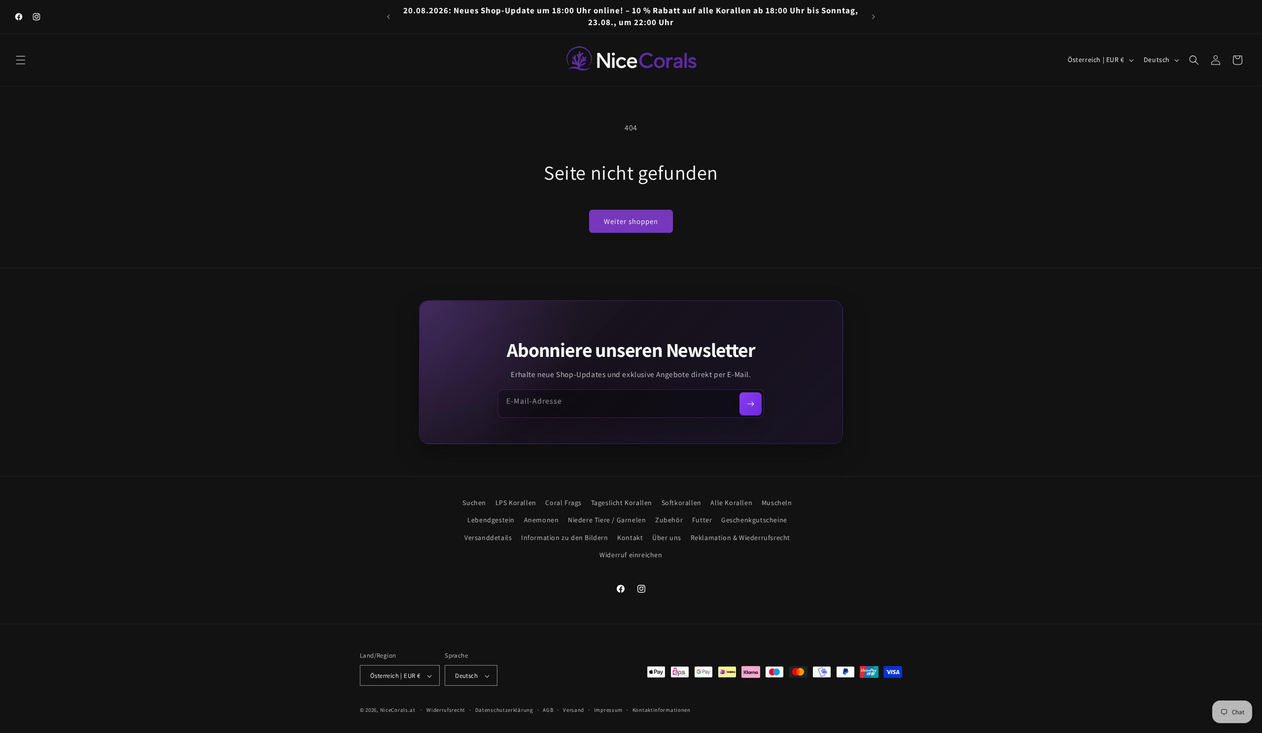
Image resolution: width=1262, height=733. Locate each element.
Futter (702, 520)
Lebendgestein (491, 520)
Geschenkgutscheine (754, 520)
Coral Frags (563, 502)
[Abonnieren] (750, 403)
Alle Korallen (731, 502)
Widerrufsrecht (445, 709)
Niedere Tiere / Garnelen (607, 520)
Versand (573, 709)
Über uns (666, 537)
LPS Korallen (515, 502)
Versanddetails (488, 537)
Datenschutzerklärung (504, 709)
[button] (21, 60)
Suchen (474, 502)
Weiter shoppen (631, 221)
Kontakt (630, 537)
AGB (548, 709)
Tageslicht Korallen (621, 502)
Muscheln (777, 502)
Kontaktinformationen (661, 709)
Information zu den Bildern (564, 537)
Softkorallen (681, 502)
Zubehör (669, 520)
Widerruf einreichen (630, 554)
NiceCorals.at (398, 710)
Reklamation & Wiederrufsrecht (740, 537)
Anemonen (541, 520)
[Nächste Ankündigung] (873, 16)
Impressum (608, 709)
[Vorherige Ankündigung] (388, 16)
